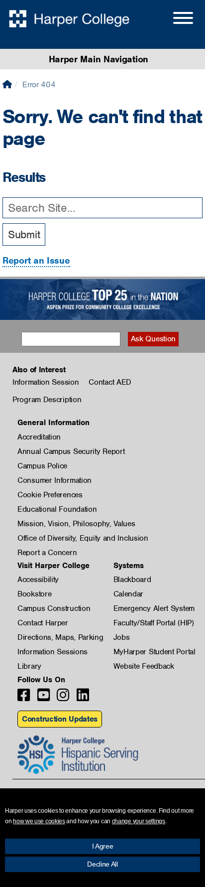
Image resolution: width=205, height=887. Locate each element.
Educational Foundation (57, 509)
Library (29, 666)
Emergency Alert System (154, 608)
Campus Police (42, 466)
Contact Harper (42, 623)
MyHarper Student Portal (154, 652)
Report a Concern (47, 553)
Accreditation (39, 437)
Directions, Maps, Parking (60, 637)
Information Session (45, 382)
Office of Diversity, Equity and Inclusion (82, 538)
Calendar (128, 594)
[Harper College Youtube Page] (43, 698)
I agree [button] (102, 846)
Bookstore (34, 594)
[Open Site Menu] (173, 19)
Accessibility (38, 580)
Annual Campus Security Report (70, 451)
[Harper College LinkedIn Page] (83, 698)
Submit (24, 234)
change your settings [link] (138, 821)
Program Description (46, 400)
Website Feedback (143, 666)
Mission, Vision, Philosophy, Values (76, 524)
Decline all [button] (102, 864)
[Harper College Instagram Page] (63, 698)
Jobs (121, 637)
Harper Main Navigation (98, 59)
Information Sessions (52, 652)
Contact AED (110, 382)
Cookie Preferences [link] (50, 495)
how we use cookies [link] (39, 821)
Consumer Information (54, 480)
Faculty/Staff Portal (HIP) (153, 623)
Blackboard (132, 580)
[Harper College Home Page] (7, 84)
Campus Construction (53, 608)
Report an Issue (36, 260)
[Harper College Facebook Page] (23, 698)
